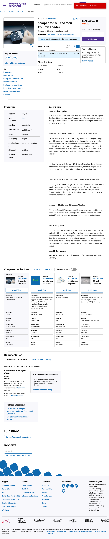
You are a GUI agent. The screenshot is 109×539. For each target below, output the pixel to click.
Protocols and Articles (12, 85)
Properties (7, 72)
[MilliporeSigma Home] (17, 5)
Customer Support (16, 395)
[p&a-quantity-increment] (102, 34)
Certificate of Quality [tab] (41, 359)
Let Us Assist (87, 61)
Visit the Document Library (42, 390)
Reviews (7, 94)
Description (8, 75)
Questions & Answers (12, 91)
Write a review (56, 35)
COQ (15, 58)
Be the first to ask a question (18, 437)
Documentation (10, 82)
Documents (21, 388)
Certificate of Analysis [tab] (16, 359)
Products (3, 12)
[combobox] (59, 4)
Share (77, 19)
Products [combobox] (37, 5)
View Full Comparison (43, 269)
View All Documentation (15, 63)
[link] (11, 485)
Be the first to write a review (19, 456)
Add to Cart (93, 39)
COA (8, 58)
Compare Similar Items (13, 78)
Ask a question (68, 35)
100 (23, 118)
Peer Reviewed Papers (12, 88)
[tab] (4, 11)
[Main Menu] (4, 4)
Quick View (16, 290)
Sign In (43, 39)
